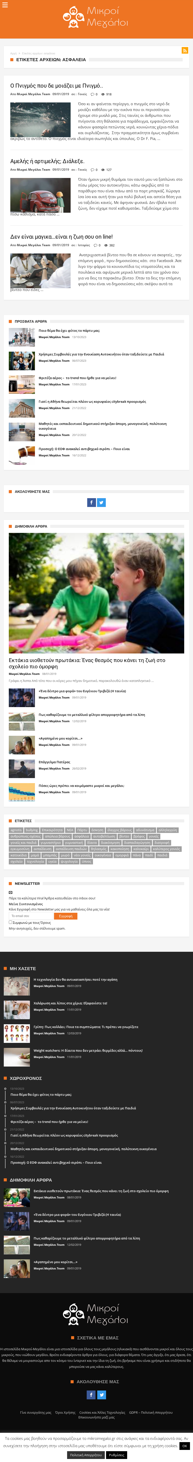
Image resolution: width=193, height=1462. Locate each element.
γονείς (154, 836)
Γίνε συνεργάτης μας (35, 1412)
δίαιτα (92, 842)
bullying (32, 830)
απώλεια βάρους (57, 836)
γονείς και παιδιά (23, 842)
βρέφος (139, 836)
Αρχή (13, 53)
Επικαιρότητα (52, 830)
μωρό (65, 855)
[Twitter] (101, 502)
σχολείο (17, 861)
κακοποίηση (120, 849)
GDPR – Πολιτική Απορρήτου (151, 1412)
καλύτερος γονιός (166, 849)
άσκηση (97, 830)
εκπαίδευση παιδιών (71, 849)
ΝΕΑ (70, 830)
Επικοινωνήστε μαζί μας (96, 1417)
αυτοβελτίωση (104, 836)
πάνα (137, 855)
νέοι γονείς (82, 855)
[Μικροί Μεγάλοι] (96, 6)
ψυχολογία (69, 861)
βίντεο (124, 836)
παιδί (149, 855)
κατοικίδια (19, 855)
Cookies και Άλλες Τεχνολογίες (102, 1412)
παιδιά (162, 855)
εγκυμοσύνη (20, 849)
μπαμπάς (50, 855)
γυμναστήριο (51, 842)
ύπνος (86, 861)
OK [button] (184, 1446)
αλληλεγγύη (168, 830)
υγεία (52, 861)
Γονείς (82, 94)
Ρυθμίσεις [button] (116, 1455)
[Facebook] (91, 502)
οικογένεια (103, 855)
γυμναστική (74, 842)
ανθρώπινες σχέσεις (26, 836)
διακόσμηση (110, 842)
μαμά (35, 855)
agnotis (16, 830)
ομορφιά (122, 855)
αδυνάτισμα (145, 830)
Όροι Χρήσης (65, 1412)
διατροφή (162, 842)
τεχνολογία (35, 861)
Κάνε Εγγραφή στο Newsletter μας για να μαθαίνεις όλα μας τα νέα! (59, 909)
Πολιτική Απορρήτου (86, 1455)
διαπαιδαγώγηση (137, 842)
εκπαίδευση (43, 849)
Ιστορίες (84, 245)
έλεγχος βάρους (120, 830)
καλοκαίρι (141, 849)
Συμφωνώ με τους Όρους (32, 922)
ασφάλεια (81, 836)
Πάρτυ (82, 830)
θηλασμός (98, 849)
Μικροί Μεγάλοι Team (33, 94)
